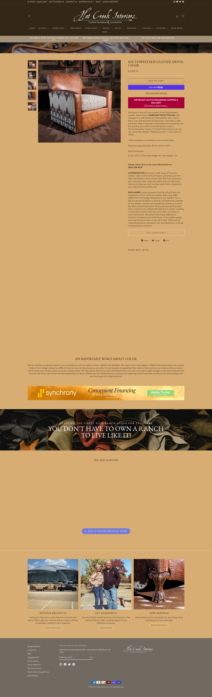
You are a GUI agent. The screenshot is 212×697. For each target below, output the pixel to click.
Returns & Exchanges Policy (38, 672)
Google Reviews (34, 646)
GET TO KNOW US (56, 2)
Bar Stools (76, 28)
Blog (29, 654)
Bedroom (132, 28)
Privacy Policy (33, 661)
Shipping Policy (33, 657)
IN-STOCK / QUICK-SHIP (37, 2)
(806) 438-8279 (135, 167)
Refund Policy (33, 676)
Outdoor (161, 28)
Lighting (146, 28)
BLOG (98, 2)
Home (32, 28)
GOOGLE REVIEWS (110, 2)
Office (118, 28)
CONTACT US (71, 2)
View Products (53, 628)
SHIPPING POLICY (86, 2)
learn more (106, 628)
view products (159, 625)
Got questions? (156, 233)
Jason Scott (58, 28)
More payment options (156, 93)
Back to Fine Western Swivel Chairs (107, 531)
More (105, 32)
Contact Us (32, 650)
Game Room (177, 28)
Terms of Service (34, 665)
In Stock (42, 28)
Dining (106, 28)
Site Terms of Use (34, 668)
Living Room (91, 28)
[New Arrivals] (159, 584)
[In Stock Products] (53, 584)
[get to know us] (106, 584)
